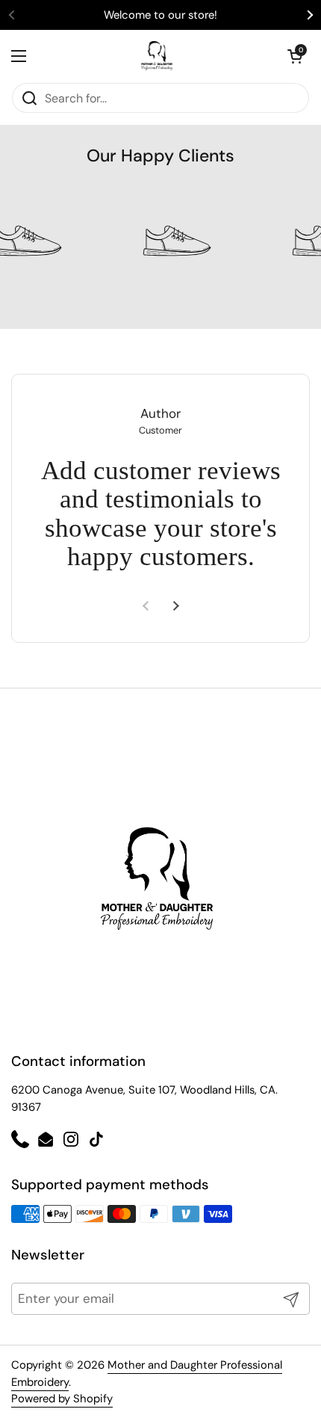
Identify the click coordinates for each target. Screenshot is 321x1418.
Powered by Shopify (62, 1398)
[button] (295, 56)
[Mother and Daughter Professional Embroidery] (157, 56)
